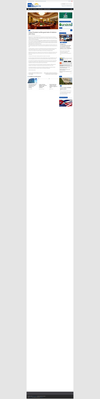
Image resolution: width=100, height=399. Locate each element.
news (29, 30)
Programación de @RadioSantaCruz (67, 5)
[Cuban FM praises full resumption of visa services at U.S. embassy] (32, 78)
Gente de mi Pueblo (65, 42)
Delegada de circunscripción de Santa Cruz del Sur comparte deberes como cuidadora (65, 46)
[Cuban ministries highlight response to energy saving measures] (43, 78)
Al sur (61, 42)
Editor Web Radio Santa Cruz (37, 35)
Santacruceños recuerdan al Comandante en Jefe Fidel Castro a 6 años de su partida (50, 74)
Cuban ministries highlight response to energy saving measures (43, 86)
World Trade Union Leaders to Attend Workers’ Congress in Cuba (53, 86)
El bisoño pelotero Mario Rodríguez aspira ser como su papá (35, 74)
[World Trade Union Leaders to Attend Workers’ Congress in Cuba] (53, 78)
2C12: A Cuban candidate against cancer (65, 88)
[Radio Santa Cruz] (29, 9)
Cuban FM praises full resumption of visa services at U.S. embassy (32, 86)
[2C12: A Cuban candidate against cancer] (65, 81)
